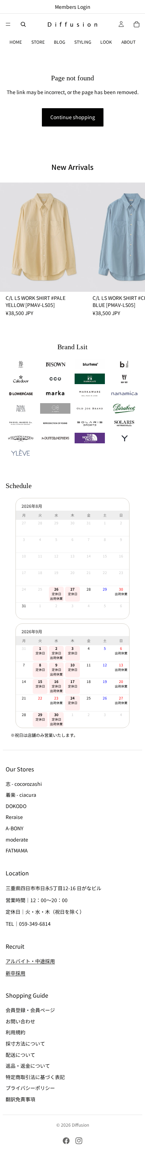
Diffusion (80, 1125)
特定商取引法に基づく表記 (35, 1076)
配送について (20, 1054)
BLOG (59, 42)
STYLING (82, 42)
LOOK (106, 42)
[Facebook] (66, 1140)
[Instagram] (79, 1140)
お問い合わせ (20, 1021)
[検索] (23, 24)
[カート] (136, 24)
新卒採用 (15, 973)
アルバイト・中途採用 (30, 961)
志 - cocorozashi (24, 783)
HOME (16, 42)
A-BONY (14, 828)
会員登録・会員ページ (30, 1010)
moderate (17, 839)
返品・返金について (28, 1065)
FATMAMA (17, 850)
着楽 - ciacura (21, 794)
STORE (38, 42)
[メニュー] (8, 24)
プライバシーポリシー (30, 1087)
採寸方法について (25, 1043)
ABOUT (128, 42)
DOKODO (16, 805)
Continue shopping (72, 117)
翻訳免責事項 (20, 1099)
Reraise (14, 816)
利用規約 (15, 1032)
